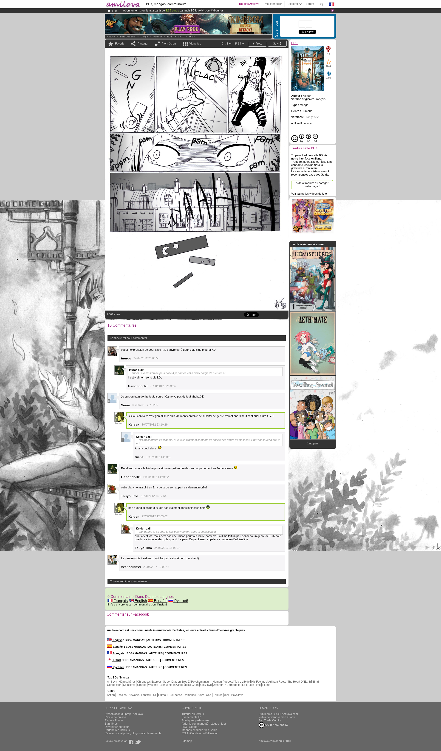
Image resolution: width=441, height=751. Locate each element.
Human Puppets (223, 681)
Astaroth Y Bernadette (226, 685)
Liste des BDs (127, 36)
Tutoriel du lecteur (193, 714)
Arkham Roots (277, 681)
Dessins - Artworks (127, 695)
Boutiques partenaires (195, 720)
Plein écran (169, 43)
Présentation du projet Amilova (124, 714)
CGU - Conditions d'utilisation (200, 733)
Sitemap (187, 741)
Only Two (206, 685)
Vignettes (195, 43)
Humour (157, 36)
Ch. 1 (181, 36)
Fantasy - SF (149, 695)
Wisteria (153, 685)
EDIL (169, 36)
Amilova (112, 681)
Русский (180, 601)
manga (144, 36)
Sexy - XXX (205, 695)
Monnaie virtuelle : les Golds (199, 730)
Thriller (218, 695)
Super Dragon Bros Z (176, 681)
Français (120, 601)
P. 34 (192, 36)
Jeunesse (176, 695)
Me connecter (273, 4)
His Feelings (259, 681)
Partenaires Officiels (117, 730)
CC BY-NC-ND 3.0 (276, 724)
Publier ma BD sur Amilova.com (278, 714)
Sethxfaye (129, 685)
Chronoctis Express (149, 681)
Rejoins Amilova (249, 4)
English (140, 601)
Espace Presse (114, 720)
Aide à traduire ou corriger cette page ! (312, 185)
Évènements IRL (192, 717)
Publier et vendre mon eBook (277, 717)
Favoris (119, 43)
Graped (142, 685)
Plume (266, 685)
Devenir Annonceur (117, 727)
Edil (244, 685)
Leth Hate (255, 685)
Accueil (111, 36)
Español (160, 601)
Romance (190, 695)
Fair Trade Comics (270, 720)
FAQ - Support (190, 727)
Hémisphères (127, 681)
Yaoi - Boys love (233, 695)
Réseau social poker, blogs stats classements (133, 733)
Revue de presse (115, 717)
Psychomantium (201, 681)
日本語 (116, 660)
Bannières (111, 723)
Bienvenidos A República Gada (179, 685)
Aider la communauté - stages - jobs (204, 723)
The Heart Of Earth (299, 681)
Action (111, 695)
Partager (143, 43)
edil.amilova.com (301, 123)
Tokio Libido (242, 681)
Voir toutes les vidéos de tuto (309, 193)
